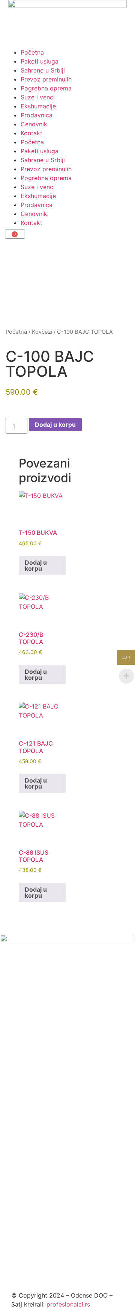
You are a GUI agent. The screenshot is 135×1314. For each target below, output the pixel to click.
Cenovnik (34, 124)
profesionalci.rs (68, 1304)
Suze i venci (38, 97)
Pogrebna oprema (46, 88)
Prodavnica (36, 115)
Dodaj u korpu (55, 424)
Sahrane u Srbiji (43, 70)
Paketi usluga (39, 61)
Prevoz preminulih (46, 79)
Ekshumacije (38, 106)
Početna (32, 52)
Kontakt (31, 133)
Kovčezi (42, 331)
